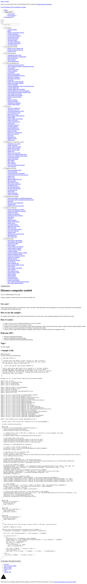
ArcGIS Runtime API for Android (10, 7)
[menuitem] (45, 10)
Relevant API (7, 569)
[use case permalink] (8, 304)
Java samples (22, 7)
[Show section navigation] (2, 20)
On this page (4, 561)
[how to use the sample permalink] (20, 313)
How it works (7, 567)
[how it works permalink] (13, 320)
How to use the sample (10, 565)
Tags (5, 570)
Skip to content (5, 1)
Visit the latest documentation (44, 4)
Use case (6, 564)
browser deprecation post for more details (65, 582)
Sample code (7, 572)
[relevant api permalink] (13, 333)
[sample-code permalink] (1, 350)
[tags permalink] (5, 343)
